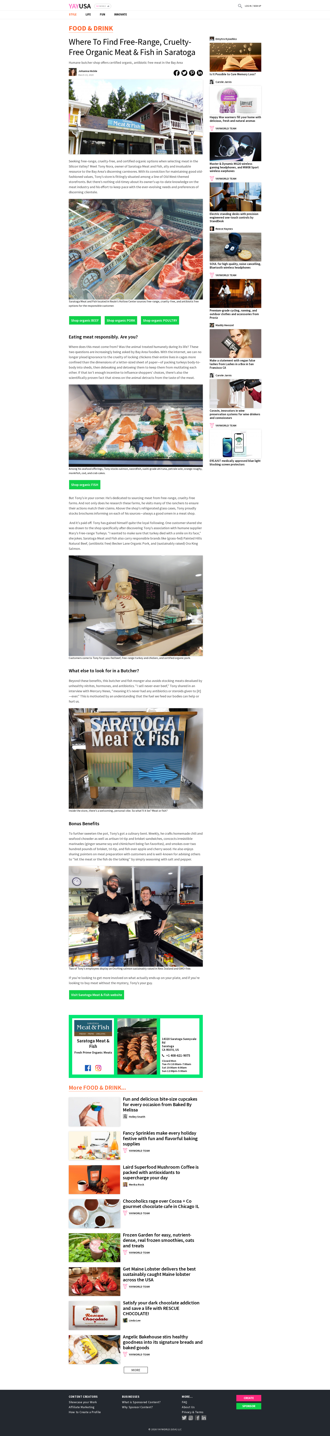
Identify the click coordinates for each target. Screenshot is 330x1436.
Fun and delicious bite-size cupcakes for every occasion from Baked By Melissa (160, 1104)
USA (80, 6)
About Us (188, 1407)
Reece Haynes (224, 229)
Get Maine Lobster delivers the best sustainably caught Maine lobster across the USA (159, 1274)
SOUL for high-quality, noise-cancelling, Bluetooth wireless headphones (235, 265)
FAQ (184, 1402)
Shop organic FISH (84, 484)
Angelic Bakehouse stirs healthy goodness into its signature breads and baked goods (163, 1342)
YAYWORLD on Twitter (184, 1417)
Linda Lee (135, 1320)
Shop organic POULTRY (160, 320)
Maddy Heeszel (225, 325)
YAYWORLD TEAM (139, 1151)
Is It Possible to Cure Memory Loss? (233, 74)
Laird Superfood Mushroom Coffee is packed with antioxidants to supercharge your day (161, 1172)
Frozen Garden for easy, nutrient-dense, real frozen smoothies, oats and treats (158, 1240)
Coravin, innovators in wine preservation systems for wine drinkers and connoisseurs (235, 414)
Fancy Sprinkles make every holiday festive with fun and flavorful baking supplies (160, 1138)
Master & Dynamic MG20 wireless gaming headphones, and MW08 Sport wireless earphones (234, 167)
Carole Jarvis (224, 82)
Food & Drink (91, 28)
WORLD (101, 6)
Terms (199, 1412)
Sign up (257, 5)
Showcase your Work (83, 1402)
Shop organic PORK (121, 320)
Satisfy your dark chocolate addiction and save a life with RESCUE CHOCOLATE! (161, 1308)
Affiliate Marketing (81, 1407)
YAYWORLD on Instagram (190, 1417)
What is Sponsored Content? (141, 1402)
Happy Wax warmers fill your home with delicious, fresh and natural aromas (235, 119)
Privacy (187, 1412)
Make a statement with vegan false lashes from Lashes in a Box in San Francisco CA (232, 364)
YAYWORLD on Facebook (197, 1417)
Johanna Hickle (87, 71)
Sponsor (248, 1406)
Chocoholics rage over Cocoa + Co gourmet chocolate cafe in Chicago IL (161, 1203)
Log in (248, 5)
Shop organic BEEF (85, 320)
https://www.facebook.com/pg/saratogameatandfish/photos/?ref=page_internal (88, 1068)
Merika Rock (136, 1184)
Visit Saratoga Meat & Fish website (96, 995)
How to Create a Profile (85, 1412)
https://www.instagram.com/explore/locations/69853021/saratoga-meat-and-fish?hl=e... (98, 1068)
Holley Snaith (137, 1116)
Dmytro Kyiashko (226, 39)
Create (249, 1398)
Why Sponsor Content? (137, 1407)
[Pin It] (192, 73)
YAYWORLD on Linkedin (203, 1417)
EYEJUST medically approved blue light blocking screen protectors (235, 462)
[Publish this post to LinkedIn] (200, 73)
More (135, 1370)
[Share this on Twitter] (184, 73)
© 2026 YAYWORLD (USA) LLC (165, 1429)
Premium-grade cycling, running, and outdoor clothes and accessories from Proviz (234, 314)
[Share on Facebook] (177, 73)
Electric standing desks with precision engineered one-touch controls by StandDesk (234, 217)
